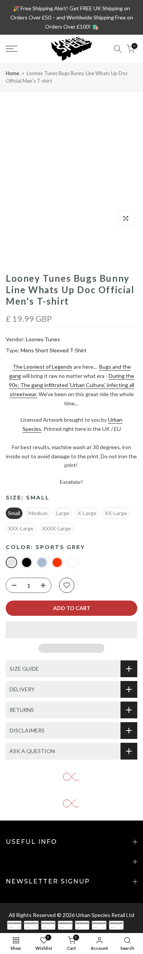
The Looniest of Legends (42, 366)
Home (12, 73)
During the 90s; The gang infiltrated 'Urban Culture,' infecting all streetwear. (71, 385)
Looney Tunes (43, 339)
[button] (71, 630)
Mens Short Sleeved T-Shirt (54, 350)
